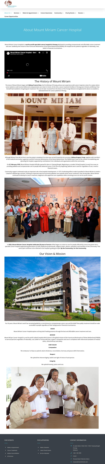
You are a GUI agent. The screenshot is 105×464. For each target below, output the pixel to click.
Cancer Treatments (12, 450)
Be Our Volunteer (44, 453)
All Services (10, 456)
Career (75, 456)
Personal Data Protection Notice (81, 459)
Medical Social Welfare (13, 453)
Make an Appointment (13, 447)
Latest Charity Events (45, 450)
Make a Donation (44, 447)
